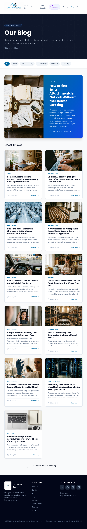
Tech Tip (66, 64)
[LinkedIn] (78, 487)
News (15, 64)
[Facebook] (67, 487)
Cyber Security (27, 64)
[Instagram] (73, 487)
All (7, 64)
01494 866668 (65, 493)
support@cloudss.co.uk (68, 496)
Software (54, 64)
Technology (42, 64)
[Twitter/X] (62, 487)
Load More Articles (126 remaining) (43, 466)
